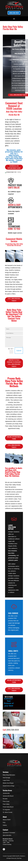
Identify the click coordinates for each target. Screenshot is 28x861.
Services (5, 772)
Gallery (5, 825)
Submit (18, 350)
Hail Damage (6, 777)
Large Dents (6, 780)
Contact (5, 830)
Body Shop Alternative (9, 775)
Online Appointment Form (14, 438)
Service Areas (7, 790)
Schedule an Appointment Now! (14, 167)
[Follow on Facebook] (4, 849)
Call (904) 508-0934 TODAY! (14, 299)
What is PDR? (7, 819)
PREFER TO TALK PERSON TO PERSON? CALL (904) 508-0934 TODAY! (14, 363)
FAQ (4, 822)
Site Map (19, 858)
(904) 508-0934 (14, 13)
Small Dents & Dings (8, 786)
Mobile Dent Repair (8, 783)
